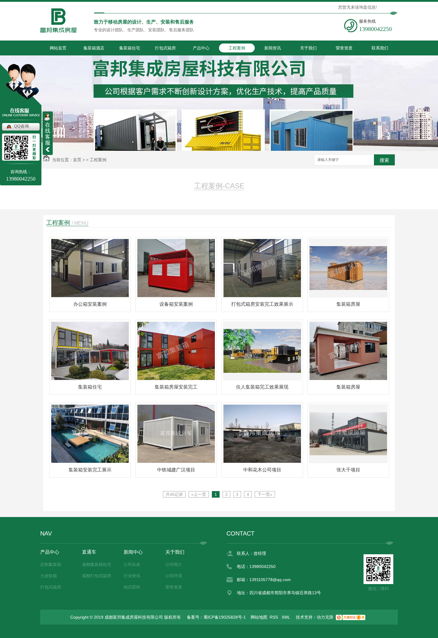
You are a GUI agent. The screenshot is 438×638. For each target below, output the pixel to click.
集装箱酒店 (93, 48)
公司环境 (173, 575)
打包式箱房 (165, 48)
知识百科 (132, 587)
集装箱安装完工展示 (90, 469)
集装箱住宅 (129, 48)
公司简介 (173, 564)
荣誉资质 (344, 48)
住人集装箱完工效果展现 (262, 386)
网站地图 (259, 617)
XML (286, 617)
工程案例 (237, 48)
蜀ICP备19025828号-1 (225, 617)
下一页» (264, 494)
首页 (77, 159)
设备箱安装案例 (176, 304)
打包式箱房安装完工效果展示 (262, 304)
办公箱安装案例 (90, 304)
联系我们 (380, 48)
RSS (274, 617)
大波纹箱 (48, 575)
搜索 (384, 160)
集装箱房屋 (348, 304)
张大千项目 (348, 469)
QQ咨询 (21, 126)
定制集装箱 (50, 564)
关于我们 (308, 48)
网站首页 (58, 48)
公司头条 (132, 564)
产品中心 (201, 48)
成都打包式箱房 (96, 575)
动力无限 (325, 617)
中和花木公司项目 (262, 469)
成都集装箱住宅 (96, 564)
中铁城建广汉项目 (176, 469)
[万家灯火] (350, 617)
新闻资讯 (272, 48)
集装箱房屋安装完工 (176, 386)
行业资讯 (132, 575)
